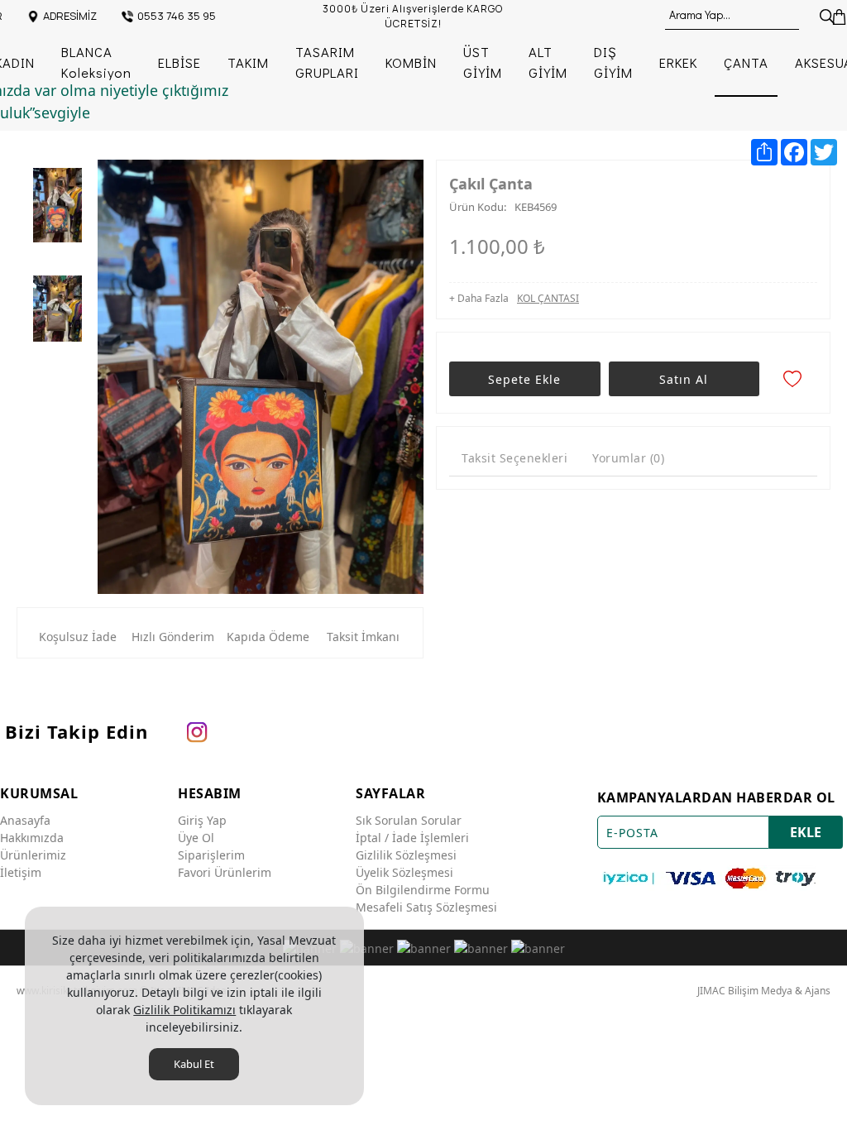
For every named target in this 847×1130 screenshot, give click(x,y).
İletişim (20, 872)
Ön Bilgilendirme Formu (423, 890)
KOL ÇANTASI (548, 298)
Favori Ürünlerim (224, 872)
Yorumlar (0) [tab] (628, 458)
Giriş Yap (202, 820)
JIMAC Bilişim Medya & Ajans (763, 991)
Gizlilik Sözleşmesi (406, 855)
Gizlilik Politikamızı (184, 1009)
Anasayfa (25, 820)
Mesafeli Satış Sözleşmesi (426, 907)
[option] (57, 209)
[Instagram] (196, 731)
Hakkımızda (32, 837)
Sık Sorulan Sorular (409, 820)
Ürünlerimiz (33, 855)
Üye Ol (196, 837)
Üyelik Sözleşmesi (404, 872)
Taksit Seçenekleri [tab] (514, 458)
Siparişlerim (211, 855)
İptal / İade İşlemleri (412, 837)
